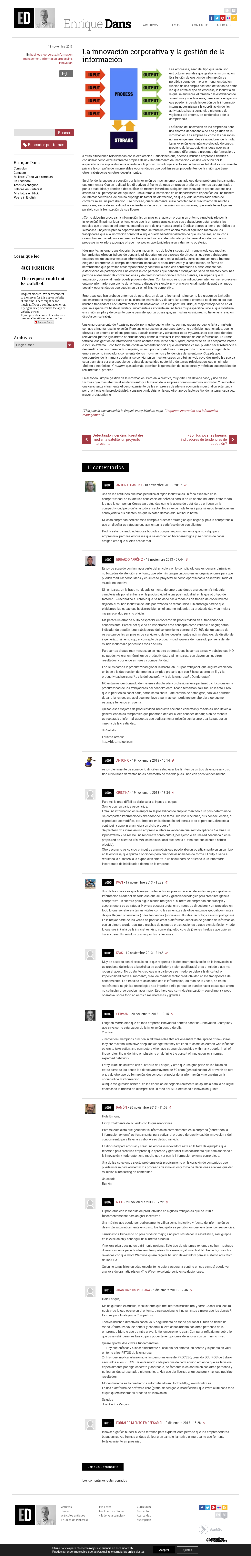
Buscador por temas (45, 144)
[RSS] (234, 18)
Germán (122, 1014)
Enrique (97, 23)
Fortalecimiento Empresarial (139, 1423)
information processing (57, 58)
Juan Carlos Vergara (133, 1290)
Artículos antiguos (26, 185)
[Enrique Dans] (35, 18)
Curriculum (21, 168)
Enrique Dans (45, 322)
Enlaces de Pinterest (74, 1520)
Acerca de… (225, 25)
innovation (66, 63)
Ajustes (187, 1549)
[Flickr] (228, 18)
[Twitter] (217, 18)
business (36, 54)
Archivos (150, 25)
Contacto (200, 25)
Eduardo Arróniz (129, 559)
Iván (119, 882)
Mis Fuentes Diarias (111, 1511)
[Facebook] (211, 18)
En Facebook (22, 181)
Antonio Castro (129, 485)
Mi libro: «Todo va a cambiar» (34, 177)
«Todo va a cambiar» (112, 1515)
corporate (49, 54)
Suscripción (144, 1520)
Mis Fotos (105, 1507)
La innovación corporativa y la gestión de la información (153, 55)
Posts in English (25, 197)
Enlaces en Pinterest (28, 189)
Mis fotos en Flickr (27, 193)
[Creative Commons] (217, 1540)
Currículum (144, 1507)
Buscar (64, 132)
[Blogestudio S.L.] (211, 1529)
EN (227, 10)
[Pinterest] (223, 18)
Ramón (121, 1107)
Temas (175, 25)
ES (234, 10)
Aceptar (164, 1549)
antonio (122, 760)
